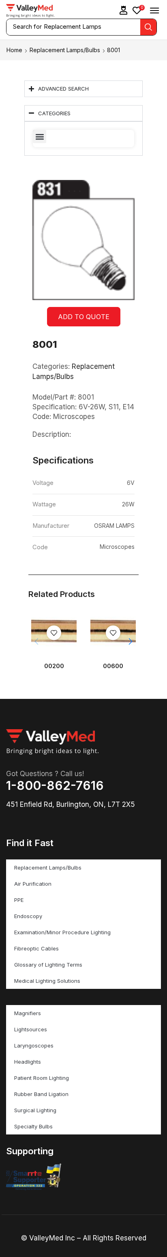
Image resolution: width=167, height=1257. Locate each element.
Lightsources (30, 1029)
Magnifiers (27, 1013)
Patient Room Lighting (41, 1078)
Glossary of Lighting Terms (48, 964)
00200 (54, 666)
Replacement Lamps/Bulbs (65, 50)
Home (14, 50)
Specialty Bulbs (33, 1126)
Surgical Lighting (35, 1110)
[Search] (148, 27)
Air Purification (32, 883)
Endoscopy (28, 916)
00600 (113, 666)
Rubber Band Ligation (41, 1094)
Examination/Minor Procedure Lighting (62, 932)
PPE (19, 900)
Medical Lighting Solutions (47, 981)
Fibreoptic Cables (36, 948)
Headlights (27, 1061)
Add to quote (83, 317)
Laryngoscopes (34, 1045)
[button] (124, 10)
